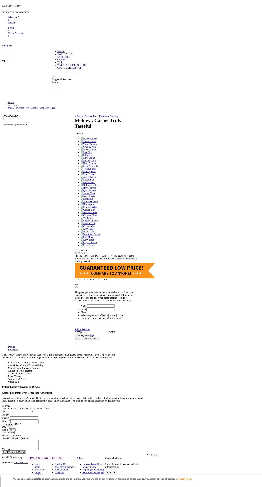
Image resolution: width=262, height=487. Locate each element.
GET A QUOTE (82, 335)
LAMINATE (63, 57)
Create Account (15, 33)
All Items (12, 105)
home (37, 464)
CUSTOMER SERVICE (69, 67)
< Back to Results (83, 116)
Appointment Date (12, 424)
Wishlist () (13, 17)
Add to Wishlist (82, 329)
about (37, 467)
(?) (92, 335)
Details (11, 347)
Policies (80, 458)
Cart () (11, 22)
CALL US (7, 46)
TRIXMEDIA (21, 462)
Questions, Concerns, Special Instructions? (101, 318)
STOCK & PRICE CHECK (87, 339)
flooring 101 (61, 464)
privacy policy (89, 467)
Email (83, 309)
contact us (59, 472)
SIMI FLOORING (38, 458)
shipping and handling (93, 469)
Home (11, 102)
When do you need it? (91, 315)
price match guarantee (65, 467)
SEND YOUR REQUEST (14, 452)
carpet (37, 472)
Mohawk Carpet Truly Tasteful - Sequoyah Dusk (31, 108)
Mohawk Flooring (109, 116)
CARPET (62, 59)
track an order (61, 469)
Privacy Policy (185, 478)
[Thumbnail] (89, 138)
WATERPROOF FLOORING (72, 65)
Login (11, 27)
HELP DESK (55, 458)
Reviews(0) (13, 349)
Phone (84, 312)
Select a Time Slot (11, 435)
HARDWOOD (64, 54)
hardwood (39, 469)
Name (84, 306)
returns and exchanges (93, 472)
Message (6, 449)
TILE (60, 62)
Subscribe (110, 472)
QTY (77, 332)
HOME (61, 51)
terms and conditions (92, 464)
